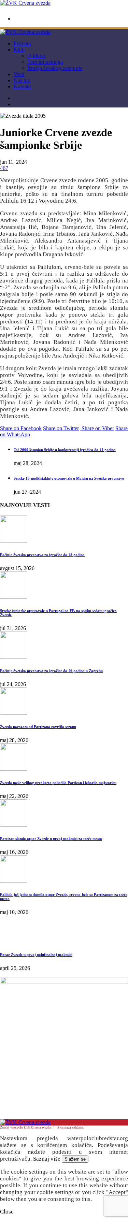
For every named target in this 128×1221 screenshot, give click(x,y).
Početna (22, 43)
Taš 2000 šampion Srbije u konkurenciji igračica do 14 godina (65, 450)
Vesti (19, 74)
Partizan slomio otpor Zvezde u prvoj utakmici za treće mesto (51, 839)
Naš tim (22, 80)
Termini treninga (45, 62)
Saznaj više (46, 1158)
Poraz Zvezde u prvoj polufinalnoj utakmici (36, 955)
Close (7, 1211)
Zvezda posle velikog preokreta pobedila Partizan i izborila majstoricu (58, 783)
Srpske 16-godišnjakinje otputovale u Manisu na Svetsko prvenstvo (69, 478)
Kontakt (22, 86)
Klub (19, 50)
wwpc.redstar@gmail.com (35, 19)
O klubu (36, 56)
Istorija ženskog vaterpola (54, 68)
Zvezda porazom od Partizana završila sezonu (38, 727)
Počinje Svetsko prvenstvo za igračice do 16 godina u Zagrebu (51, 671)
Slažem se (75, 1159)
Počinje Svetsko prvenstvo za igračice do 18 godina (42, 555)
